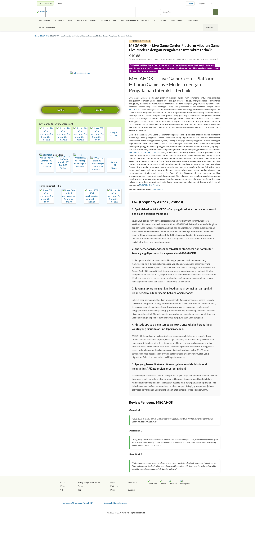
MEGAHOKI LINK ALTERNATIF (135, 20)
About (62, 482)
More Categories (47, 27)
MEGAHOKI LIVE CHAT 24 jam (145, 152)
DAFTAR (100, 110)
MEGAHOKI (44, 20)
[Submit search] (215, 12)
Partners (114, 486)
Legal (112, 482)
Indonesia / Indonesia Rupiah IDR (78, 503)
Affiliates (63, 486)
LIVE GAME (193, 20)
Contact (80, 486)
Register (202, 3)
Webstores (132, 482)
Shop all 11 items (114, 134)
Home (37, 36)
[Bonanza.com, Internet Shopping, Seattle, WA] (176, 502)
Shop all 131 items (114, 165)
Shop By (210, 27)
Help (60, 3)
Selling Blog (82, 482)
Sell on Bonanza (45, 3)
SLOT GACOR (160, 20)
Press (112, 490)
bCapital (131, 490)
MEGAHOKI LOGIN (63, 20)
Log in (190, 3)
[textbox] (186, 12)
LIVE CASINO (177, 20)
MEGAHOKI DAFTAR (86, 20)
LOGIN (60, 110)
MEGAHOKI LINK (108, 20)
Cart (212, 3)
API (61, 490)
